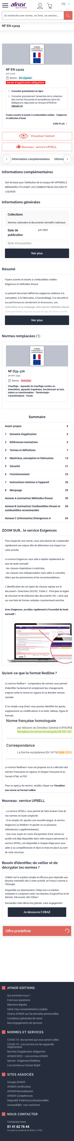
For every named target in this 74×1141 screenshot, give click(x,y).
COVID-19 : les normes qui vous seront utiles (33, 1039)
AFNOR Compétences (20, 1095)
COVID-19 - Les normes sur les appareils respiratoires (30, 1045)
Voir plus (59, 123)
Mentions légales (17, 1004)
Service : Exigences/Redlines (23, 1060)
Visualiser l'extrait (42, 136)
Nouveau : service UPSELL (36, 146)
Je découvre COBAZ (37, 912)
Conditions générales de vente (24, 1018)
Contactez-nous (16, 1121)
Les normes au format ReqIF (24, 1065)
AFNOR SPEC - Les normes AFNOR (27, 1056)
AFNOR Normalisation (20, 1091)
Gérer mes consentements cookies (27, 1009)
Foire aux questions (18, 1000)
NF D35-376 (16, 371)
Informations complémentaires (31, 159)
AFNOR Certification (19, 1086)
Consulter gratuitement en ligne (27, 91)
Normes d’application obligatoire (26, 1051)
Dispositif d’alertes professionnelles (28, 1100)
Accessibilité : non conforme (23, 1104)
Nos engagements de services (24, 1022)
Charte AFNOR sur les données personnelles (33, 1013)
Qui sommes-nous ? (18, 995)
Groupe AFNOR (16, 1082)
